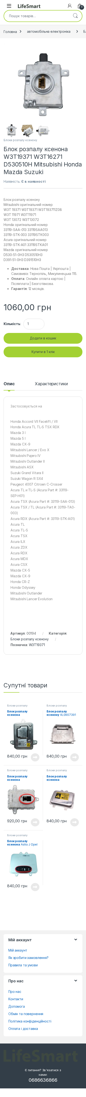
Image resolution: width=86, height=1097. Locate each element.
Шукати (75, 16)
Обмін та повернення (25, 1014)
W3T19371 (37, 645)
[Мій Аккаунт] (69, 6)
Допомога (16, 1006)
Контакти (15, 999)
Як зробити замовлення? (28, 958)
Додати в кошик (43, 338)
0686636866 (43, 1080)
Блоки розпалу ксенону (20, 140)
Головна (10, 31)
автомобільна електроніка (48, 31)
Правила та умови (23, 965)
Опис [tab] (9, 384)
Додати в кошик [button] (33, 757)
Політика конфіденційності (29, 1021)
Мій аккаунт (17, 950)
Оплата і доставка (23, 1029)
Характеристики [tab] (51, 384)
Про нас (14, 992)
